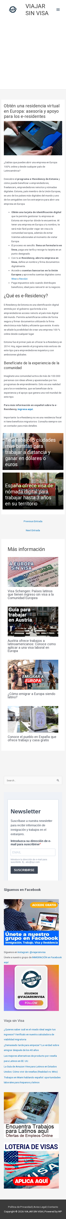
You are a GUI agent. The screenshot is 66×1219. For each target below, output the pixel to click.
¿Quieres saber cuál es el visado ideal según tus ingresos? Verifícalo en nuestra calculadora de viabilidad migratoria (30, 1034)
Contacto (52, 1206)
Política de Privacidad (20, 1206)
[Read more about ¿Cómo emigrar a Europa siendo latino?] (33, 674)
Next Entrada (33, 530)
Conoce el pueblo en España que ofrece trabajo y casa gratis (32, 738)
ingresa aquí (25, 409)
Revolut (23, 278)
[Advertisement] (33, 54)
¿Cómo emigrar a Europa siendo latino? (31, 695)
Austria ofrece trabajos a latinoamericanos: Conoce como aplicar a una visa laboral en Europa (32, 646)
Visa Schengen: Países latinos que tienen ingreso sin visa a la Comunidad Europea (31, 594)
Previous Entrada (33, 521)
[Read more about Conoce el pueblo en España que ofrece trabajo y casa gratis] (33, 719)
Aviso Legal (40, 1206)
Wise (14, 278)
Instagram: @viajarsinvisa (31, 952)
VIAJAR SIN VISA (37, 10)
